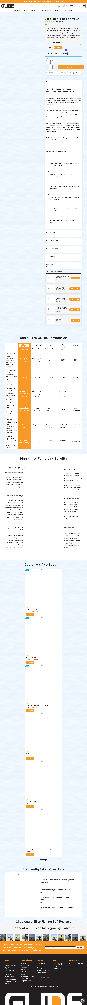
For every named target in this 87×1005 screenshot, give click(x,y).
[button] (82, 1000)
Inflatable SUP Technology (25, 966)
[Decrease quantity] (47, 67)
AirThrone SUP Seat (32, 609)
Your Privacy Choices (43, 977)
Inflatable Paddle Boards (10, 971)
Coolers (28, 753)
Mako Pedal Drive (31, 657)
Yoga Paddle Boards (10, 979)
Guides (23, 974)
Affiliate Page (24, 972)
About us (23, 963)
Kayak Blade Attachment (34, 801)
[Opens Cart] (84, 5)
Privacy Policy (41, 963)
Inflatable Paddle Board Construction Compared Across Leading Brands (27, 979)
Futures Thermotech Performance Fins (39, 849)
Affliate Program (41, 972)
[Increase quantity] (54, 67)
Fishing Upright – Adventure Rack (37, 705)
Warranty (23, 969)
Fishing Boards (9, 974)
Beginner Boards (9, 976)
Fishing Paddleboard (10, 965)
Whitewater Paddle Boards (10, 982)
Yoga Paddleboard (10, 968)
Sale (6, 963)
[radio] (47, 62)
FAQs (38, 965)
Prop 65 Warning (41, 975)
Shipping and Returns (43, 970)
